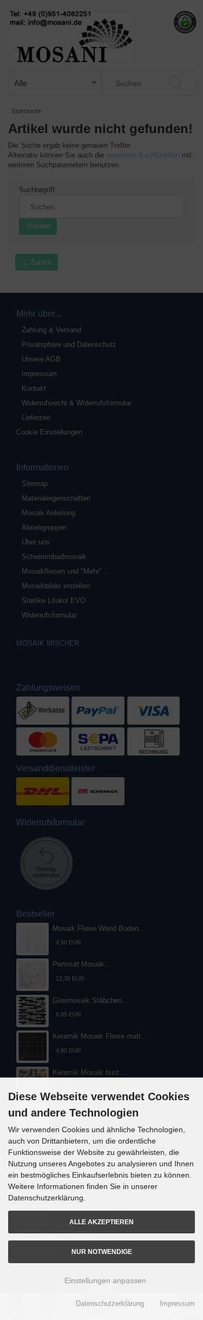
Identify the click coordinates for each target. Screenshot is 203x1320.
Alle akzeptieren (101, 1221)
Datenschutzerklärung (110, 1303)
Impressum (177, 1303)
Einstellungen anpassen (104, 1280)
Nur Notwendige (101, 1251)
